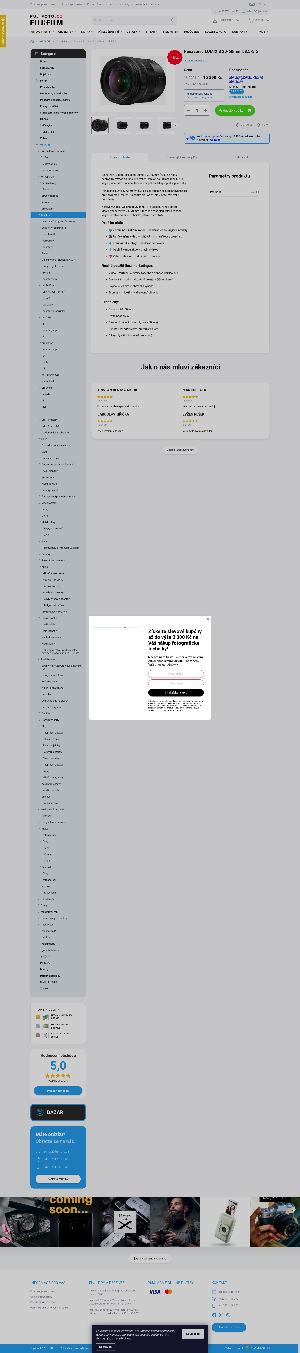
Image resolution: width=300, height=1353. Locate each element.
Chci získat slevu (176, 692)
